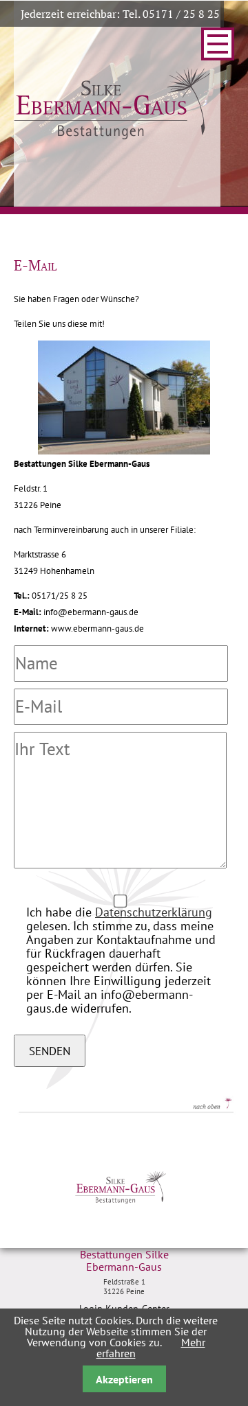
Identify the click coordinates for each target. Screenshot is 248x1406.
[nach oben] (120, 1111)
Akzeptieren (124, 1379)
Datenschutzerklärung (153, 912)
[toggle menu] (217, 44)
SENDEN (49, 1051)
